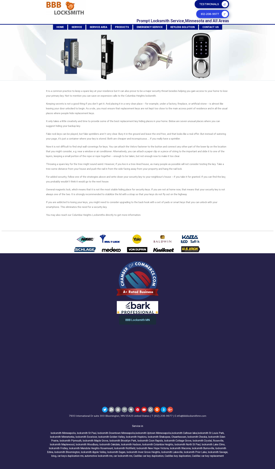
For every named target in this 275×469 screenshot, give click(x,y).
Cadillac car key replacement (208, 455)
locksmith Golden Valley (111, 436)
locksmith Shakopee (159, 436)
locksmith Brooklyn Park (122, 440)
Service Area (98, 27)
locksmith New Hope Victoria (152, 448)
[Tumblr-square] (118, 409)
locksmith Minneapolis (63, 433)
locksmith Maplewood (62, 444)
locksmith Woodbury (87, 444)
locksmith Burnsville (203, 448)
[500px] (163, 409)
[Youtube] (144, 409)
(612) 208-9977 (163, 416)
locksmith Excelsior (86, 436)
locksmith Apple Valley (93, 452)
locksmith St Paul (86, 433)
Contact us (210, 27)
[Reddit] (157, 409)
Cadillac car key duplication (149, 455)
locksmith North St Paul (187, 444)
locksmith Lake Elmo (213, 444)
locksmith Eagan (116, 452)
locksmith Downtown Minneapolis (116, 433)
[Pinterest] (137, 409)
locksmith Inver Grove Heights (143, 452)
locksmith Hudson (131, 444)
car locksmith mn (123, 455)
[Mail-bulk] (111, 409)
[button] (137, 320)
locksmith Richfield (124, 448)
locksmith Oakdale (109, 444)
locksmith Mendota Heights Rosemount (91, 448)
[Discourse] (150, 409)
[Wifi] (124, 409)
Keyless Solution (182, 27)
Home (60, 27)
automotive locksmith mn (99, 455)
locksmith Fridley (58, 448)
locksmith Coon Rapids (150, 440)
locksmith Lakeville (172, 452)
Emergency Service (150, 27)
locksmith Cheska (197, 436)
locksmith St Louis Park (210, 433)
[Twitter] (105, 409)
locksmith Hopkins (136, 436)
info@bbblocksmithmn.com (191, 416)
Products (122, 27)
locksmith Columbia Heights (157, 444)
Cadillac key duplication (178, 455)
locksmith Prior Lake (195, 452)
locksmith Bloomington (67, 452)
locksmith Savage (218, 452)
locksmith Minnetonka (62, 436)
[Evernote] (131, 409)
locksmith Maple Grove (95, 440)
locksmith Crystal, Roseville (208, 440)
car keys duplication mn (70, 455)
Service (77, 27)
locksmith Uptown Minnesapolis (153, 433)
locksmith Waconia (180, 448)
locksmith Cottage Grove (177, 440)
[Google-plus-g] (170, 409)
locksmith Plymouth (70, 440)
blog (53, 455)
